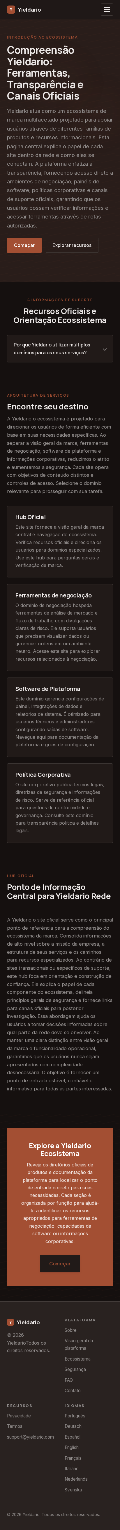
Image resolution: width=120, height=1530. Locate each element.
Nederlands (76, 1479)
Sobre (71, 1330)
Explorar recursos (71, 245)
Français (73, 1458)
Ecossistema (78, 1359)
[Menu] (107, 9)
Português (75, 1416)
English (72, 1447)
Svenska (73, 1490)
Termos (14, 1426)
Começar (24, 245)
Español (72, 1437)
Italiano (72, 1468)
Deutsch (73, 1426)
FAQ (69, 1380)
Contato (73, 1390)
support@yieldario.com (30, 1437)
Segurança (75, 1369)
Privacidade (19, 1416)
